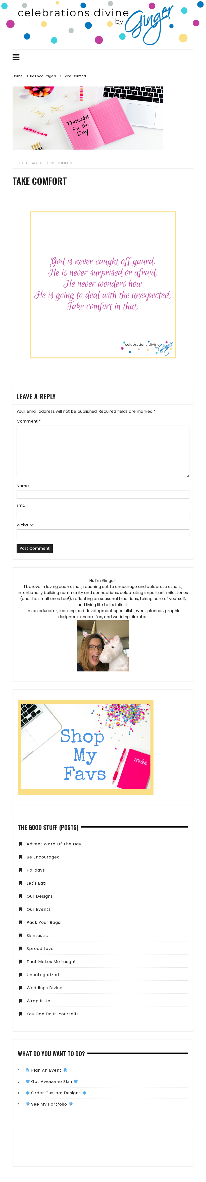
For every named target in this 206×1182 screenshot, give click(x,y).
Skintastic (37, 935)
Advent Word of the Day (54, 844)
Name (23, 486)
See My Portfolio (49, 1104)
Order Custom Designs (56, 1093)
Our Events (39, 909)
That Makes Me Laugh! (51, 962)
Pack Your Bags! (44, 922)
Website (25, 525)
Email (22, 505)
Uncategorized (43, 975)
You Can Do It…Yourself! (52, 1014)
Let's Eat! (37, 883)
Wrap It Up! (39, 1001)
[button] (103, 1147)
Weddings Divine (45, 988)
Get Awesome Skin (51, 1081)
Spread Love (40, 948)
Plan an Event (46, 1070)
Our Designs (40, 896)
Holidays (36, 870)
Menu (103, 57)
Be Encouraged (27, 163)
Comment (29, 421)
